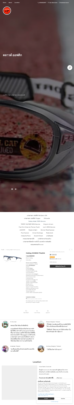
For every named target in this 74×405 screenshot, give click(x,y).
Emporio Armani (48, 224)
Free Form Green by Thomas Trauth (29, 227)
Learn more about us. (43, 395)
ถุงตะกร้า (48, 312)
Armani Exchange (37, 233)
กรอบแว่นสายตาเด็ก (28, 239)
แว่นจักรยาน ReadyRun (44, 239)
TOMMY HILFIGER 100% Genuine (30, 224)
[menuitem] (70, 250)
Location (17, 2)
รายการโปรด (37, 312)
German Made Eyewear (47, 230)
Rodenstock (49, 233)
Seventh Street (38, 236)
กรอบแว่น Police (26, 236)
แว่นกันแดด (49, 236)
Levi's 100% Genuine (49, 227)
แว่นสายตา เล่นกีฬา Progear (32, 218)
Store (4, 2)
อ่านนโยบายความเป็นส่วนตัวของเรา (46, 394)
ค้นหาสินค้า (26, 312)
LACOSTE (22, 230)
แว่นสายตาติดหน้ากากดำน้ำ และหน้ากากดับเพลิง (37, 241)
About (10, 2)
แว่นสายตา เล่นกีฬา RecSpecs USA (37, 215)
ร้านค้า (2, 249)
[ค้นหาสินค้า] (70, 67)
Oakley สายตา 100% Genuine (37, 221)
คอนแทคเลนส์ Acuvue (37, 244)
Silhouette (47, 218)
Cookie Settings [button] (54, 401)
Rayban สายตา (33, 230)
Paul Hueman (25, 233)
